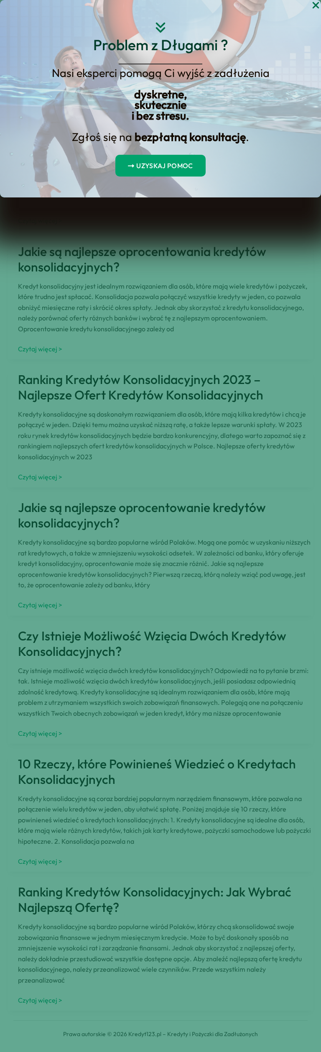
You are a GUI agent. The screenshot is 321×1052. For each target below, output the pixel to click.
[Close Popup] (316, 5)
